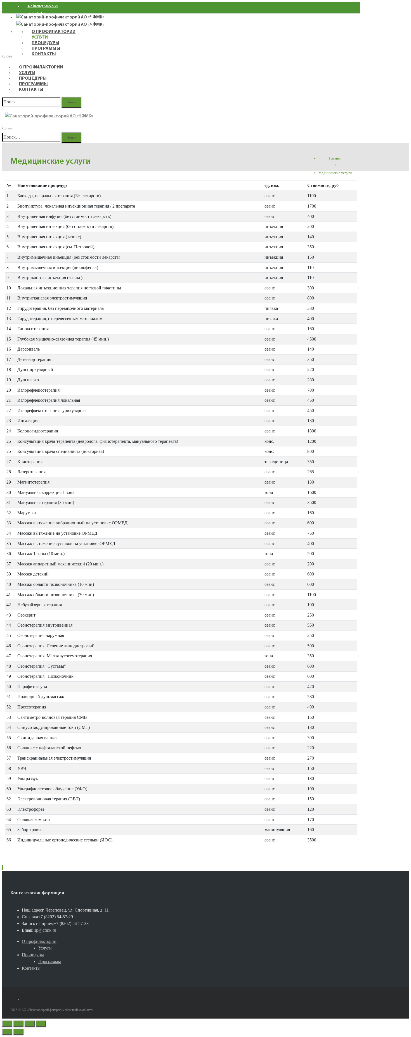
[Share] (18, 1024)
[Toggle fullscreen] (30, 1024)
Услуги (27, 73)
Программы (33, 84)
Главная (335, 158)
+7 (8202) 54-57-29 (42, 6)
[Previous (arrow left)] (7, 1032)
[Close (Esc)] (7, 1024)
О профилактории (41, 67)
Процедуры (33, 78)
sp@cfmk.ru (45, 930)
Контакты (31, 89)
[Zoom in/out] (41, 1024)
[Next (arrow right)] (18, 1032)
